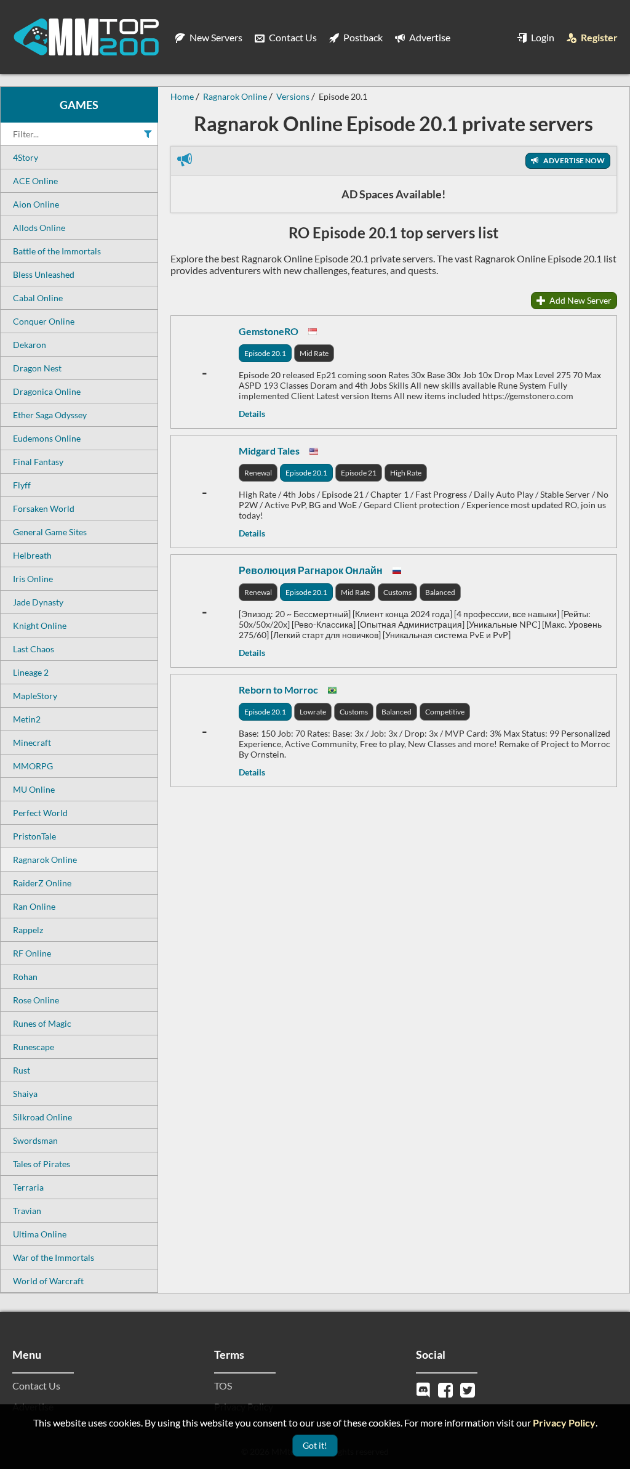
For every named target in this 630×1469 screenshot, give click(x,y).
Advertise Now (573, 160)
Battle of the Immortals (57, 251)
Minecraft (32, 742)
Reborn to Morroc (278, 689)
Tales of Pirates (41, 1164)
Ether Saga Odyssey (50, 415)
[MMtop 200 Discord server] (424, 1389)
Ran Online (34, 906)
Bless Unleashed (43, 274)
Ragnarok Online (45, 859)
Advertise (428, 37)
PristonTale (34, 836)
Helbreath (32, 555)
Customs (397, 592)
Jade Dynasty (38, 602)
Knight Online (39, 625)
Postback (362, 37)
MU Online (34, 789)
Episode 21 (359, 472)
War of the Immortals (53, 1257)
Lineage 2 (31, 672)
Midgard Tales (269, 450)
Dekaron (29, 344)
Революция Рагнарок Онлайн (311, 570)
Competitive (445, 711)
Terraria (28, 1187)
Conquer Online (43, 321)
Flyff (22, 485)
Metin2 (27, 719)
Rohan (25, 976)
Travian (27, 1210)
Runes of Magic (42, 1023)
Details (252, 413)
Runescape (33, 1047)
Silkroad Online (42, 1117)
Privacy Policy (564, 1422)
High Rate (405, 472)
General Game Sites (50, 532)
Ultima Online (39, 1234)
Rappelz (28, 930)
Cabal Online (38, 298)
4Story (25, 157)
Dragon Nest (37, 368)
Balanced (440, 592)
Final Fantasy (38, 461)
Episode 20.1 (265, 353)
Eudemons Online (47, 438)
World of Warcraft (48, 1281)
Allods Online (39, 227)
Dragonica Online (47, 391)
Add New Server (580, 300)
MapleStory (35, 695)
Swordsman (35, 1140)
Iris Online (33, 578)
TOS (223, 1385)
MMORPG (33, 766)
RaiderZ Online (42, 883)
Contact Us (292, 37)
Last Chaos (33, 649)
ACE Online (35, 181)
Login (541, 37)
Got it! (315, 1445)
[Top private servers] (86, 36)
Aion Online (36, 204)
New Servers (215, 37)
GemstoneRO (268, 331)
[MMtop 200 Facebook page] (446, 1389)
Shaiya (25, 1093)
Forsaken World (43, 508)
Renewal (258, 472)
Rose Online (36, 1000)
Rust (21, 1070)
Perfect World (40, 812)
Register (598, 37)
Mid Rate (314, 353)
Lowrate (313, 711)
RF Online (32, 953)
